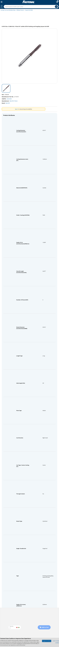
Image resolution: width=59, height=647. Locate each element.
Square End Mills (29, 10)
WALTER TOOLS (14, 101)
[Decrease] (17, 627)
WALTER (8, 103)
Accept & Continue (46, 641)
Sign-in (16, 109)
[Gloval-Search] (56, 6)
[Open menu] (1, 2)
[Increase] (19, 627)
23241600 (9, 99)
